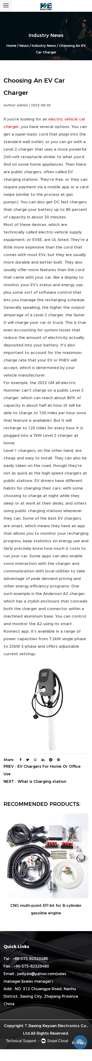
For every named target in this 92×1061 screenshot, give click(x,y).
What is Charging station (42, 781)
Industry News (44, 46)
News (24, 46)
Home (11, 46)
